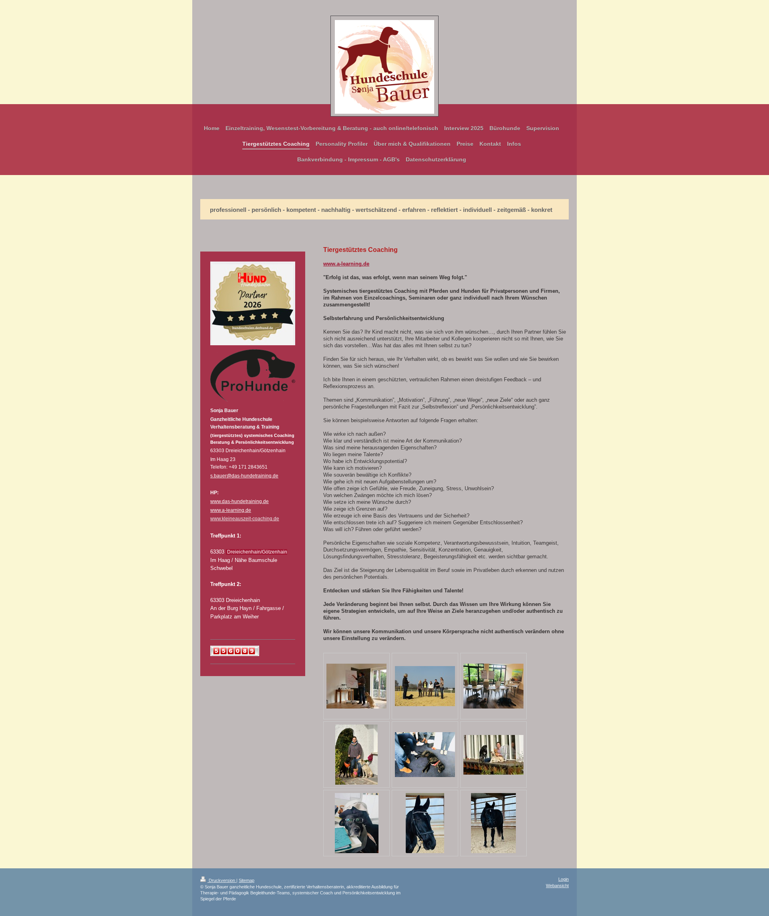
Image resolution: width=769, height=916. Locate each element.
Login (563, 879)
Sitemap (246, 880)
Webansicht (557, 885)
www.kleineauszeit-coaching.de (244, 518)
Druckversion (221, 880)
